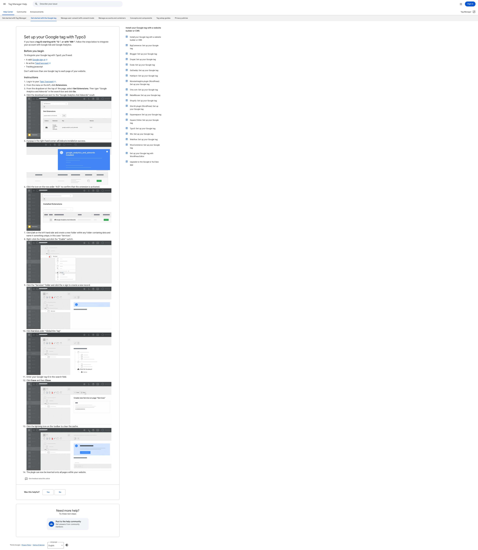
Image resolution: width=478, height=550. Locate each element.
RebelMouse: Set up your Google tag (145, 95)
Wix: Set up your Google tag (141, 134)
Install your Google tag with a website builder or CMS (143, 29)
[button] (4, 4)
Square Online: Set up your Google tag (144, 121)
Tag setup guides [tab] (163, 18)
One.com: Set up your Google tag (144, 90)
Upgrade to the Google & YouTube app (144, 163)
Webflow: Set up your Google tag (144, 139)
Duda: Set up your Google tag (142, 65)
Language (53, 542)
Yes (48, 492)
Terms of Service (38, 545)
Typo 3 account (47, 81)
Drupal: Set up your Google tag (143, 59)
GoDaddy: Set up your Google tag (144, 70)
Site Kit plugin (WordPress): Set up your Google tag (144, 107)
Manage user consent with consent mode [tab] (77, 18)
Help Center (8, 12)
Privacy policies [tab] (181, 18)
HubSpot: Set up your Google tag (144, 76)
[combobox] (81, 4)
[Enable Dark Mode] (67, 545)
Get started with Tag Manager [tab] (14, 18)
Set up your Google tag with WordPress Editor (141, 155)
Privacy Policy (26, 545)
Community (21, 12)
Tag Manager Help (17, 4)
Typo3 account (42, 63)
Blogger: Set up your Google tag (143, 54)
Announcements (36, 12)
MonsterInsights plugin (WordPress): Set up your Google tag (145, 82)
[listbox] (55, 545)
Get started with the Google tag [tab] (43, 18)
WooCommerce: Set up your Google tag (145, 146)
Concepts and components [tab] (141, 18)
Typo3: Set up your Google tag (142, 128)
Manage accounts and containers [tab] (112, 18)
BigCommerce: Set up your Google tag (144, 47)
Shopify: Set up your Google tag (143, 101)
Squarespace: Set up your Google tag (145, 115)
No (60, 492)
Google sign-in (38, 60)
